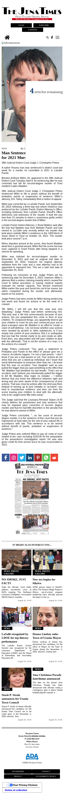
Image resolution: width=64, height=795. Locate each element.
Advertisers (18, 771)
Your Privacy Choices (25, 784)
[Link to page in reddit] (54, 457)
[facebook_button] (51, 37)
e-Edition (32, 30)
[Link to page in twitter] (22, 457)
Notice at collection (16, 790)
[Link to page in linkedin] (30, 457)
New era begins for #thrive (44, 581)
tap (57, 37)
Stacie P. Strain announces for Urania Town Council (15, 698)
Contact (46, 771)
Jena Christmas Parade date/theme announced (47, 676)
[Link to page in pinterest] (38, 457)
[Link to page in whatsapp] (46, 457)
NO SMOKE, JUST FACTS (14, 581)
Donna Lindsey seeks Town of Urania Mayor (47, 635)
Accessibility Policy (46, 776)
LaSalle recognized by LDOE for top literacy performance (15, 637)
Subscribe (44, 25)
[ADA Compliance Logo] (32, 760)
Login (21, 25)
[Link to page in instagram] (14, 457)
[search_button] (47, 37)
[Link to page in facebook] (5, 457)
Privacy (18, 776)
